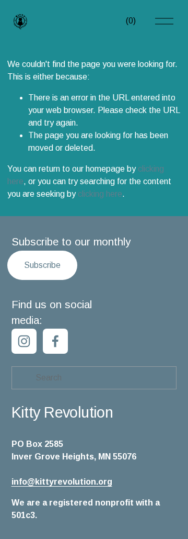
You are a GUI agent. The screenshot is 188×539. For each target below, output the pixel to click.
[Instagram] (24, 341)
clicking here (100, 193)
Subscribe (42, 265)
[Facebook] (55, 341)
